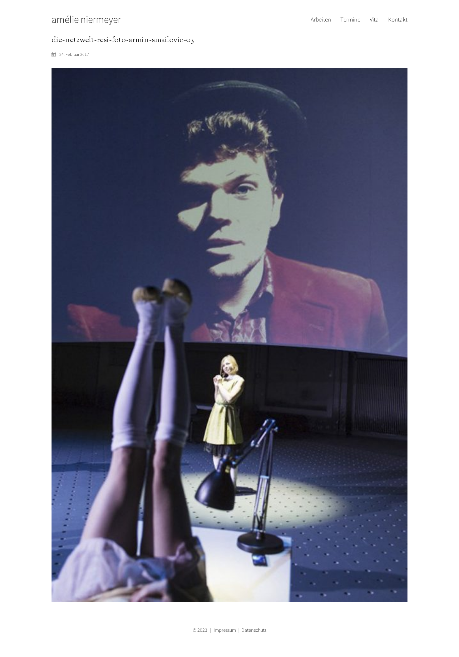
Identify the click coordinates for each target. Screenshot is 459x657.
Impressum (225, 630)
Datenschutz (253, 630)
